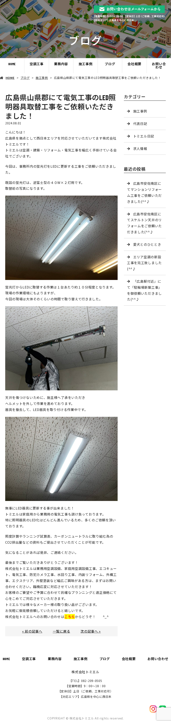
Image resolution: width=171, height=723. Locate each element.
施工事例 (86, 64)
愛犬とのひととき (147, 244)
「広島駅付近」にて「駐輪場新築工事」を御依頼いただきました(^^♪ (144, 290)
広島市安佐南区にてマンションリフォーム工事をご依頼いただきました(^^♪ (144, 192)
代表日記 (140, 123)
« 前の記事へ (32, 631)
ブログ (110, 64)
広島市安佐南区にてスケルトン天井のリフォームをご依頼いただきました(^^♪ (144, 222)
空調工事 (37, 64)
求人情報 (140, 148)
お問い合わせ (159, 65)
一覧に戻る (61, 631)
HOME (12, 64)
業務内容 (61, 64)
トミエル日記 (143, 136)
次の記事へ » (90, 631)
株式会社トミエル (85, 671)
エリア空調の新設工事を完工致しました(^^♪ (144, 262)
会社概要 (134, 64)
